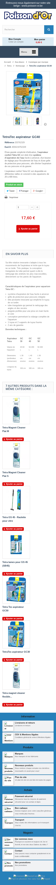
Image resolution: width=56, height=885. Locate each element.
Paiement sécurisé (24, 796)
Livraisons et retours (25, 723)
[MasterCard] (31, 876)
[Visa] (41, 876)
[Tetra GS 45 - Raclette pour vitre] (16, 500)
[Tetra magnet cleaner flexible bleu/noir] (16, 676)
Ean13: (8, 147)
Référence (9, 142)
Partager (24, 191)
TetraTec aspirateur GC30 (16, 651)
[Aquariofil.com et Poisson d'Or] (28, 15)
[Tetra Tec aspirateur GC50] (16, 590)
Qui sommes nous (24, 839)
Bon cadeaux (21, 808)
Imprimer (13, 197)
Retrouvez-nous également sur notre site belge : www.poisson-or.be (28, 4)
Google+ (39, 191)
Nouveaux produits (24, 765)
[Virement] (19, 876)
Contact (18, 851)
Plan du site (20, 777)
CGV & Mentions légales (26, 734)
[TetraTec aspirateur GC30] (16, 634)
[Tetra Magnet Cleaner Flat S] (16, 455)
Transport (19, 820)
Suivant (45, 124)
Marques (19, 754)
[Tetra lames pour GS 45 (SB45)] (16, 545)
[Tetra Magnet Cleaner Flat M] (16, 410)
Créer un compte (16, 42)
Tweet (11, 191)
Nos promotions (22, 862)
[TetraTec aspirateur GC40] (17, 121)
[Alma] (25, 879)
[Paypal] (45, 879)
